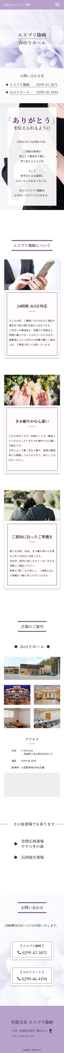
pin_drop (50, 1030)
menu (57, 5)
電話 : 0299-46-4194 (24, 760)
